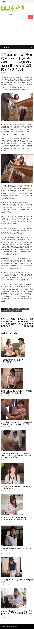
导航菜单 (6, 47)
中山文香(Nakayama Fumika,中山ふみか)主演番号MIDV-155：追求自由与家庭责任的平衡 (16, 423)
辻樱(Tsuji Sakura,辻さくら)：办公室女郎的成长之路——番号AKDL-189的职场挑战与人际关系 (16, 613)
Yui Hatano (18, 308)
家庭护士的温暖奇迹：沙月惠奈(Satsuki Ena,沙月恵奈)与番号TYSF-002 (17, 361)
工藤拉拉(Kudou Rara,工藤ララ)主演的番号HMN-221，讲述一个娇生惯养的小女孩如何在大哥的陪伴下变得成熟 (16, 455)
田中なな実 (11, 311)
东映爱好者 (14, 626)
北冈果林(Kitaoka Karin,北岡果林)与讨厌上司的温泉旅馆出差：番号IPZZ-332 (16, 392)
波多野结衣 (4, 311)
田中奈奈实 (18, 311)
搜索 (10, 14)
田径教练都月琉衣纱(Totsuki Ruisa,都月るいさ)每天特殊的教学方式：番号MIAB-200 (16, 518)
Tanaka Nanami (10, 308)
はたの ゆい (26, 308)
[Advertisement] (17, 33)
